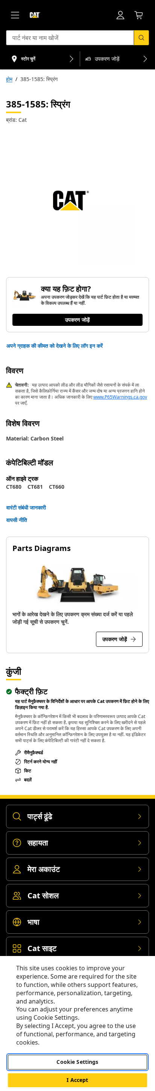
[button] (54, 345)
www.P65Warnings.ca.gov (120, 397)
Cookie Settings (77, 1061)
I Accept (77, 1079)
